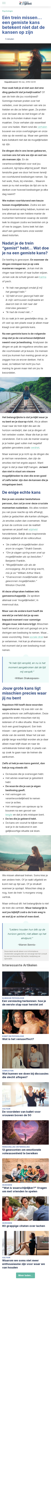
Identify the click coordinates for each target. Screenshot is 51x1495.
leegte (8, 814)
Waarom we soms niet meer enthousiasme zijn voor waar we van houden (23, 1264)
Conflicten (7, 1071)
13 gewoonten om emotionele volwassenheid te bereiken (21, 1151)
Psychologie (7, 11)
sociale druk (36, 637)
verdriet (35, 447)
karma (42, 277)
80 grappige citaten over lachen (23, 1226)
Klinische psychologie (13, 998)
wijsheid (33, 529)
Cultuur (6, 1109)
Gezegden (7, 1185)
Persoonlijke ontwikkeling (16, 1147)
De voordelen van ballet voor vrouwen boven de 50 (21, 1113)
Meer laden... (25, 1275)
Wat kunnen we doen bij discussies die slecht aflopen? (25, 1075)
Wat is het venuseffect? (18, 1039)
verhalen (42, 126)
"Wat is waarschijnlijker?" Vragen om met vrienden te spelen (24, 1189)
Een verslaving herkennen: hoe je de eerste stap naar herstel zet (24, 1002)
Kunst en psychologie (13, 1036)
